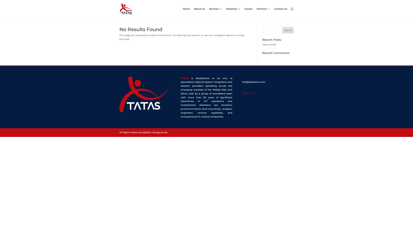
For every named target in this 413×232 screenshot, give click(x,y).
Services (214, 9)
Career (248, 9)
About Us (199, 9)
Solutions (231, 9)
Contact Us (280, 9)
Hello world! (269, 44)
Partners (262, 9)
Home (186, 9)
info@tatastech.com (253, 82)
